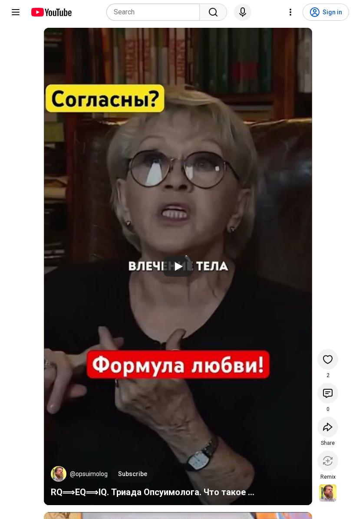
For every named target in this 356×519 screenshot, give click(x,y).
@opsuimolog (89, 473)
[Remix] (327, 460)
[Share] (327, 427)
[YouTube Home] (51, 12)
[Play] (178, 266)
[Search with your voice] (242, 12)
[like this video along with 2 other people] (327, 359)
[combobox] (156, 12)
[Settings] (290, 12)
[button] (58, 474)
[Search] (213, 12)
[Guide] (15, 12)
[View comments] (327, 393)
